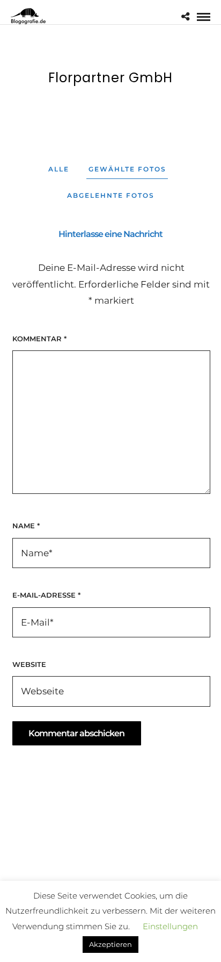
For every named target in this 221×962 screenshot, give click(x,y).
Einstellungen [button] (170, 956)
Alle (58, 169)
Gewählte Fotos (127, 169)
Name (26, 525)
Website (29, 664)
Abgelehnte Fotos (110, 195)
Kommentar (39, 338)
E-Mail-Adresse (46, 595)
